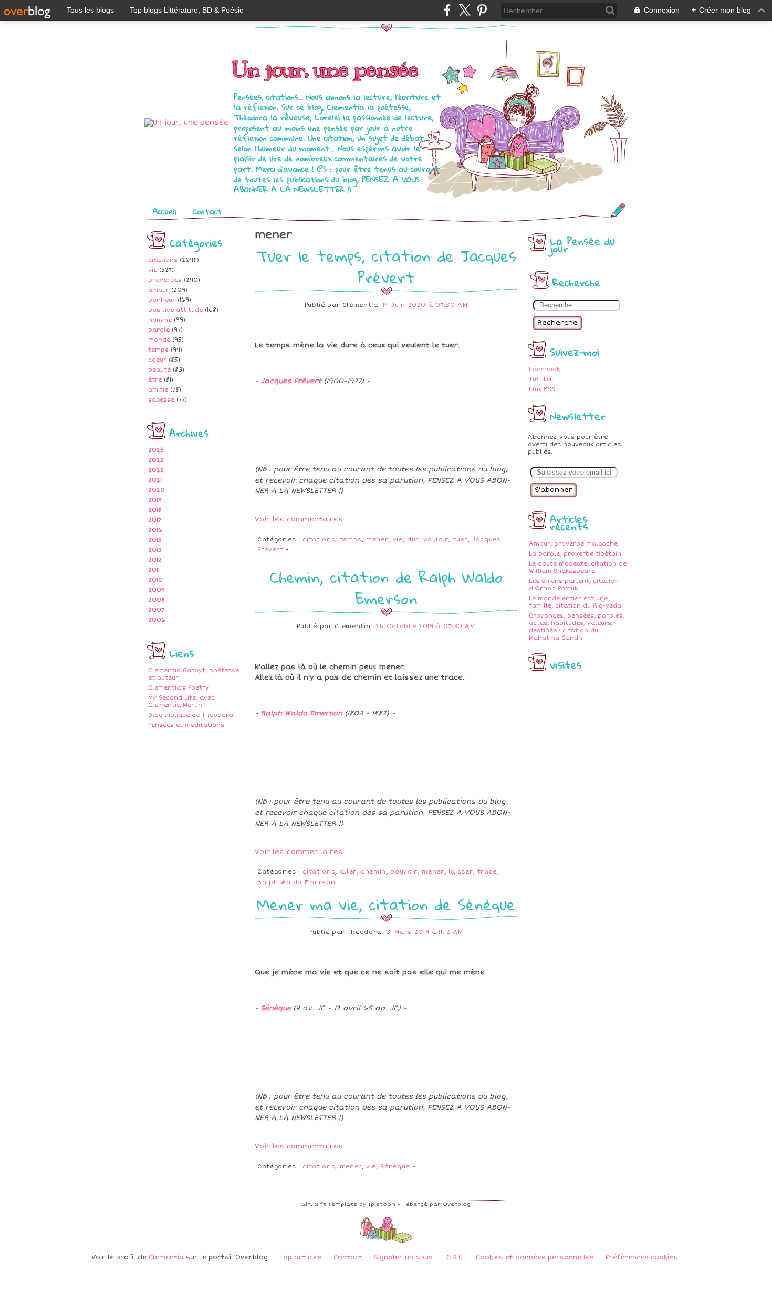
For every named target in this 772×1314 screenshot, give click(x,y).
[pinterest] (481, 10)
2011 (154, 570)
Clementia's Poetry (178, 687)
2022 (156, 470)
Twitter (541, 379)
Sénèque (275, 1008)
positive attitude (175, 309)
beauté (159, 369)
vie (152, 269)
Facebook (544, 369)
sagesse (161, 399)
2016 (155, 530)
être (155, 379)
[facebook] (447, 10)
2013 (155, 550)
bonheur (161, 299)
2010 (155, 580)
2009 (156, 590)
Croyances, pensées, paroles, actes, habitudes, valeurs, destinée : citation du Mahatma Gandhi (576, 626)
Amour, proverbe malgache (573, 543)
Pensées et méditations (186, 725)
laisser (460, 871)
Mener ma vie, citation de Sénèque (386, 904)
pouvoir (404, 871)
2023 (156, 460)
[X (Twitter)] (464, 10)
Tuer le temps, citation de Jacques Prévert (386, 266)
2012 (155, 560)
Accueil (164, 211)
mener (377, 539)
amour (158, 289)
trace (487, 871)
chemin (373, 871)
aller (348, 871)
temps (158, 349)
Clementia (167, 1257)
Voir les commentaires (299, 519)
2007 (156, 610)
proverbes (165, 279)
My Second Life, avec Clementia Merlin (181, 701)
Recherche (557, 323)
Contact (207, 211)
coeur (157, 359)
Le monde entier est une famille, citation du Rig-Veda (575, 602)
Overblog (457, 1204)
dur (413, 539)
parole (159, 329)
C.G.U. (455, 1257)
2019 (155, 500)
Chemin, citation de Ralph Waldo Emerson (386, 587)
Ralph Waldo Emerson (301, 713)
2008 (156, 600)
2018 (155, 510)
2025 (156, 450)
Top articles (300, 1257)
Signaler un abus (404, 1257)
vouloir (435, 539)
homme (160, 319)
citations (163, 259)
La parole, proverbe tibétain (575, 553)
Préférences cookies (641, 1257)
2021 (155, 480)
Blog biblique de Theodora (190, 715)
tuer (460, 539)
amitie (158, 389)
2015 (155, 540)
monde (159, 339)
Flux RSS (542, 389)
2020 (156, 490)
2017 (154, 520)
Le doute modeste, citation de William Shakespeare (578, 567)
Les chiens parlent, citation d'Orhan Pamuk (574, 585)
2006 (156, 620)
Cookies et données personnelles (535, 1257)
